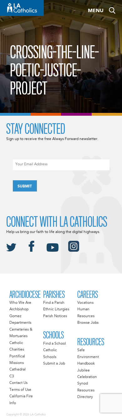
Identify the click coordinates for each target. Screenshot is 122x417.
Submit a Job (54, 364)
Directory (85, 397)
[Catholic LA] (22, 8)
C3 (11, 376)
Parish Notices (55, 316)
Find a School (54, 344)
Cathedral (17, 369)
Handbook (86, 364)
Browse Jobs (88, 323)
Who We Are (20, 303)
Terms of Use (20, 390)
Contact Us (18, 383)
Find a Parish (53, 303)
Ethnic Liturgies (56, 309)
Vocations (85, 303)
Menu (96, 10)
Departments (20, 323)
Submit (25, 186)
